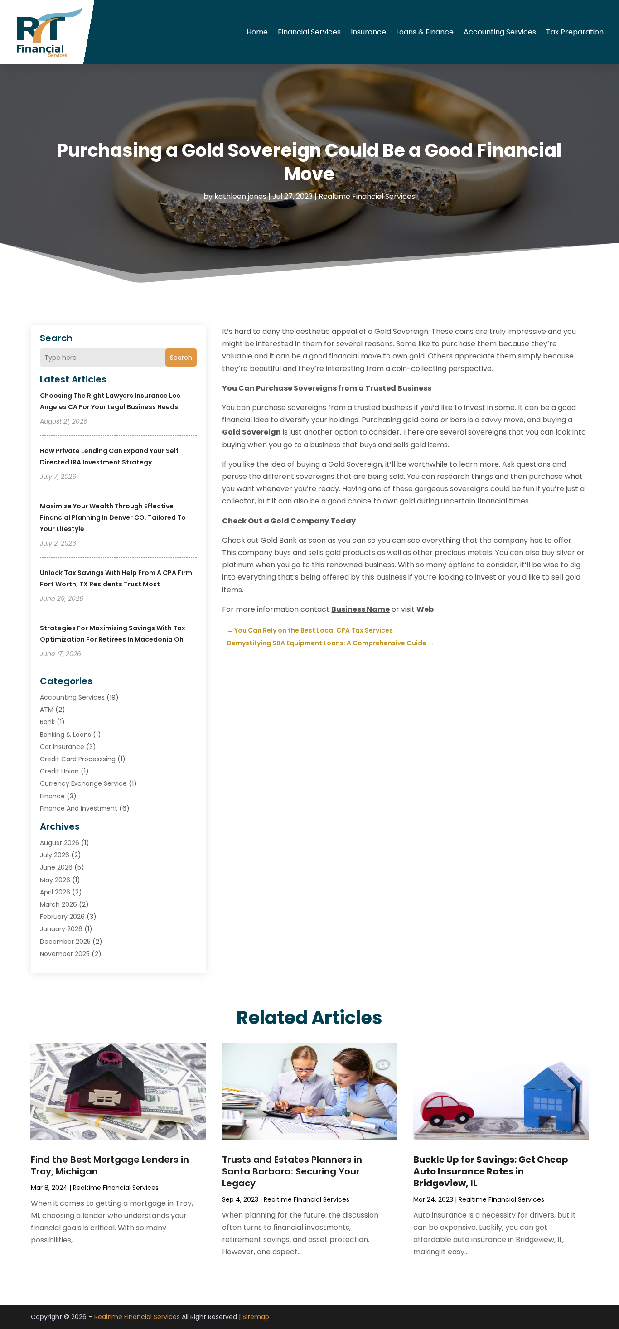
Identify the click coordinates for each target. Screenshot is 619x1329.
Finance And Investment (78, 808)
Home (257, 32)
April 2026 (55, 892)
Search (181, 357)
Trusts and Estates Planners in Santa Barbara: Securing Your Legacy (292, 1171)
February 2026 (62, 916)
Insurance (368, 32)
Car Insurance (62, 746)
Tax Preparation (575, 32)
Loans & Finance (425, 32)
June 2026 (56, 867)
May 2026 (55, 879)
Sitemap (255, 1316)
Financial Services (309, 32)
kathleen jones (240, 196)
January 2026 (61, 928)
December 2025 (65, 941)
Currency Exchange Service (83, 783)
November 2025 (65, 953)
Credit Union (59, 771)
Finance (52, 796)
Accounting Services (500, 32)
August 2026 (59, 842)
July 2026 (54, 855)
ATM (46, 709)
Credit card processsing (78, 759)
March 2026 (58, 904)
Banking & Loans (65, 734)
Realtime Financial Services (367, 196)
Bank (47, 721)
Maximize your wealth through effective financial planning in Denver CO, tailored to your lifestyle (113, 517)
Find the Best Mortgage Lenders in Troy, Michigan (110, 1165)
